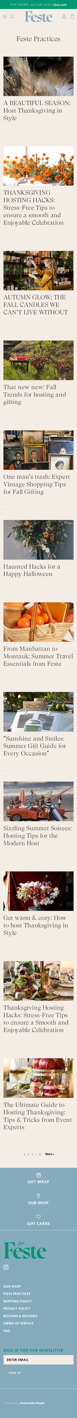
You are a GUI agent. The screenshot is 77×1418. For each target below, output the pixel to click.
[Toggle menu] (4, 16)
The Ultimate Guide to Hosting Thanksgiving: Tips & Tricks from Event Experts (37, 1116)
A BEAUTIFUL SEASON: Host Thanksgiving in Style (37, 110)
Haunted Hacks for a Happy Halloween (31, 570)
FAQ (6, 1331)
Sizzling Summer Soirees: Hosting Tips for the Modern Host (37, 835)
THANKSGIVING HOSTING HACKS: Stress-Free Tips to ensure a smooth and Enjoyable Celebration (33, 207)
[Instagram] (5, 1267)
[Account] (63, 16)
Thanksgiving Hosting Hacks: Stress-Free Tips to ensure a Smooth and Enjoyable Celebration (36, 1019)
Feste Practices (17, 1294)
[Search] (14, 16)
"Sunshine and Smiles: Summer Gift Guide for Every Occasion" (34, 746)
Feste (16, 1403)
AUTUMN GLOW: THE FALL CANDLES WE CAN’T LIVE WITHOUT (35, 305)
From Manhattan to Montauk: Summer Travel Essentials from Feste (38, 656)
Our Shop (12, 1286)
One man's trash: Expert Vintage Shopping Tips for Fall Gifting (36, 484)
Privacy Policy (17, 1308)
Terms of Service (18, 1323)
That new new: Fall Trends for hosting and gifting (34, 394)
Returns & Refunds (20, 1316)
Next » (49, 1154)
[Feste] (38, 16)
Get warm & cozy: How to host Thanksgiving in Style (35, 925)
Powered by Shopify (32, 1403)
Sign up (15, 1372)
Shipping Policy (17, 1301)
